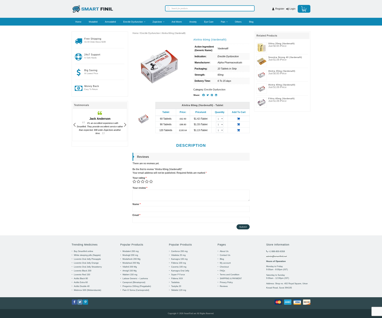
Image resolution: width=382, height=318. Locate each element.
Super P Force (178, 274)
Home (78, 21)
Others (238, 21)
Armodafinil (110, 21)
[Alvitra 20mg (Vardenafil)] (262, 74)
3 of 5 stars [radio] (142, 181)
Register (279, 8)
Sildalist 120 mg (178, 290)
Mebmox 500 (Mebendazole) (87, 290)
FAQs (222, 270)
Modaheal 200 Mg (131, 263)
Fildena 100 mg (178, 263)
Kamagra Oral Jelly (180, 270)
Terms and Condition (229, 274)
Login (292, 8)
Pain (223, 21)
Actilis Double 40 (82, 286)
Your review (140, 188)
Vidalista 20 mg (178, 255)
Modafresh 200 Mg (131, 259)
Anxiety (193, 21)
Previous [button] (74, 125)
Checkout (224, 267)
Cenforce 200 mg (179, 251)
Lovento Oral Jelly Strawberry (88, 267)
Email (136, 215)
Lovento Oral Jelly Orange (86, 263)
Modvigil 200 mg (130, 255)
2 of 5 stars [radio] (138, 181)
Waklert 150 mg (130, 274)
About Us (224, 251)
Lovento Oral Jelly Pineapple (87, 259)
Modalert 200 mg (131, 251)
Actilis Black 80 (81, 278)
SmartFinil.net (190, 313)
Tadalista (175, 282)
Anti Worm (177, 21)
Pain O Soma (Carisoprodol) (136, 290)
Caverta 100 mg (178, 267)
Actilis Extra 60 (81, 282)
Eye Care (208, 21)
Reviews (224, 286)
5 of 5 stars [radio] (151, 181)
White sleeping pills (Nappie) (87, 255)
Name (137, 204)
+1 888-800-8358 (276, 251)
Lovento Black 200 (82, 270)
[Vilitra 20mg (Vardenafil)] (262, 47)
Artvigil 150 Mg (130, 270)
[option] (99, 124)
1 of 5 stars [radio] (134, 181)
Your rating (140, 178)
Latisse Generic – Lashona (135, 278)
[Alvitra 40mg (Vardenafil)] (262, 88)
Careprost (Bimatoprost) (134, 282)
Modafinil (93, 21)
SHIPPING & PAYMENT (231, 278)
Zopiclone (157, 21)
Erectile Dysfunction (133, 21)
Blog (251, 21)
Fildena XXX (177, 278)
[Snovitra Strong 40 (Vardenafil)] (262, 61)
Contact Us (225, 255)
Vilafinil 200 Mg (130, 267)
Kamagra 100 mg (179, 259)
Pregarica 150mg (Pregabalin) (137, 286)
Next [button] (125, 125)
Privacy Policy (226, 282)
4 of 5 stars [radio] (147, 181)
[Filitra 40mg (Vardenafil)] (262, 102)
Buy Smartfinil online (83, 251)
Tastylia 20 (176, 286)
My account (225, 263)
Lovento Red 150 (82, 274)
